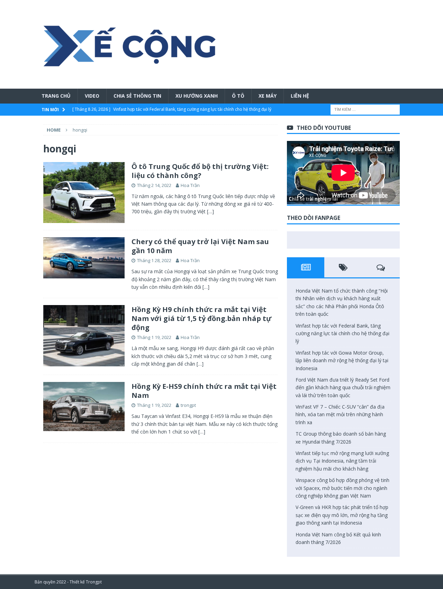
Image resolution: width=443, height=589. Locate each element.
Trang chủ (56, 95)
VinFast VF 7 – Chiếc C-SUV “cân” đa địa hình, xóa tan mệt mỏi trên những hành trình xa (340, 414)
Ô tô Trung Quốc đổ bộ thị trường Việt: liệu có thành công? (200, 171)
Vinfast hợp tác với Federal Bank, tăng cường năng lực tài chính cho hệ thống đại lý (342, 333)
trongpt (188, 405)
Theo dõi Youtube (324, 128)
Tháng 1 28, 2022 (154, 260)
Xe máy (268, 95)
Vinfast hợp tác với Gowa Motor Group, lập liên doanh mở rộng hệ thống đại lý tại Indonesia (342, 360)
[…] (210, 211)
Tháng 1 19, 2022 (154, 337)
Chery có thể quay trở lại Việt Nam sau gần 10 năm (200, 246)
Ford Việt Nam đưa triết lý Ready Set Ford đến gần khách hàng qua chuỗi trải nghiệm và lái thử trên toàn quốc (343, 387)
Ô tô (238, 95)
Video (92, 95)
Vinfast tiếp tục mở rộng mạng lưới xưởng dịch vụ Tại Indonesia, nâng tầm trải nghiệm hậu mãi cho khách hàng (342, 461)
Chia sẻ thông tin (137, 95)
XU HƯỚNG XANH (196, 95)
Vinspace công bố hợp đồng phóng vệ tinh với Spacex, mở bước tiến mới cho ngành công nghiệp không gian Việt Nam (342, 488)
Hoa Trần (190, 185)
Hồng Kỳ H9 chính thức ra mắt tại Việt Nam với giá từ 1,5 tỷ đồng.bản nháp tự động (201, 318)
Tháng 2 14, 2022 (154, 185)
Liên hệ (300, 95)
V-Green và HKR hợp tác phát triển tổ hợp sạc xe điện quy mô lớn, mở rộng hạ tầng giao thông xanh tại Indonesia (342, 515)
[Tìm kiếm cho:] (365, 109)
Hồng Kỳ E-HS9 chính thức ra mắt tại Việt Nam (204, 391)
